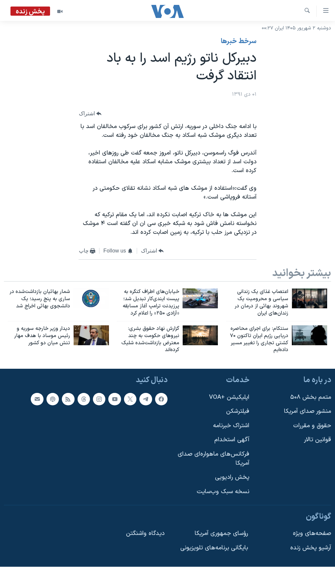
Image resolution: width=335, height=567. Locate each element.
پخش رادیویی (232, 477)
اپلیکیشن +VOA (229, 397)
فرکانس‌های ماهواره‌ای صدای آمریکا (213, 459)
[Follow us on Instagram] (99, 399)
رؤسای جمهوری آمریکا (221, 533)
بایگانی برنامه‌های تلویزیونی (214, 547)
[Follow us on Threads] (84, 399)
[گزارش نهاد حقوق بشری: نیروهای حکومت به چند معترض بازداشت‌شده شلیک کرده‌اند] (200, 335)
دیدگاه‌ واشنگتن (145, 533)
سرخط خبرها (238, 41)
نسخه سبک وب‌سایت (223, 491)
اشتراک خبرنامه (231, 425)
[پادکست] (52, 399)
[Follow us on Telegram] (145, 399)
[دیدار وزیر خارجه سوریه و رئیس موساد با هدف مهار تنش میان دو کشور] (91, 335)
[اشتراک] (37, 399)
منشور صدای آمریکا (307, 411)
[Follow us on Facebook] (161, 399)
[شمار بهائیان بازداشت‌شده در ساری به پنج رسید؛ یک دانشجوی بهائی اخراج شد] (91, 298)
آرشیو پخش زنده (310, 547)
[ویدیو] (60, 11)
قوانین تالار (317, 440)
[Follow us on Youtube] (114, 399)
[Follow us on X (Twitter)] (130, 399)
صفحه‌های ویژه (312, 533)
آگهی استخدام (231, 440)
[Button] (90, 113)
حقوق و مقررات (312, 425)
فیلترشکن (237, 411)
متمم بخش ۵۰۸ (310, 397)
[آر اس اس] (68, 399)
